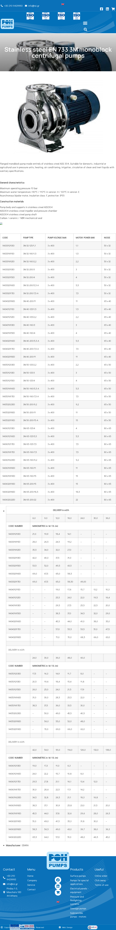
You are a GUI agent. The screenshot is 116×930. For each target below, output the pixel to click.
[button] (85, 23)
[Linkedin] (58, 886)
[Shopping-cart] (58, 892)
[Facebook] (58, 880)
